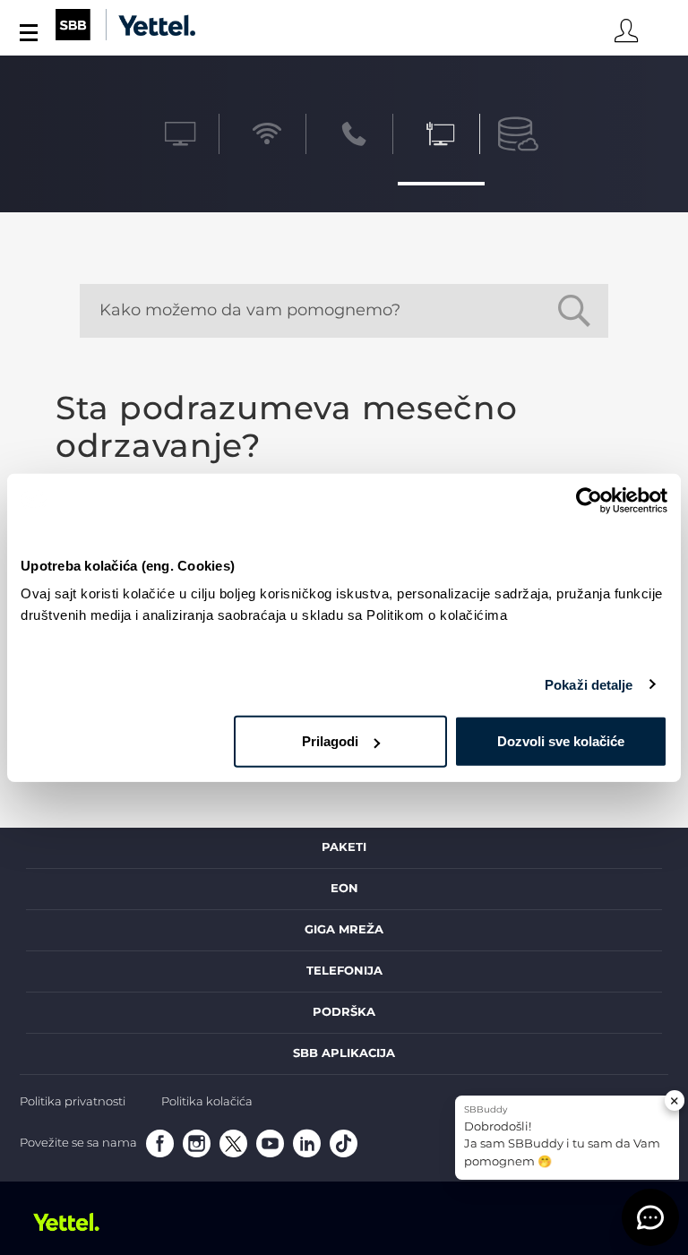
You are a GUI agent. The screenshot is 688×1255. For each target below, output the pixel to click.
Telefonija (344, 971)
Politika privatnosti (72, 1102)
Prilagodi (330, 741)
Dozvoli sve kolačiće (560, 741)
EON (344, 889)
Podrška (344, 1012)
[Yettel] (74, 1221)
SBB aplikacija (344, 1053)
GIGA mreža (344, 930)
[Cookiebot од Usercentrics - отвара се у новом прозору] (589, 499)
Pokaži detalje (588, 684)
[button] (650, 1217)
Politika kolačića (207, 1102)
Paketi (344, 847)
